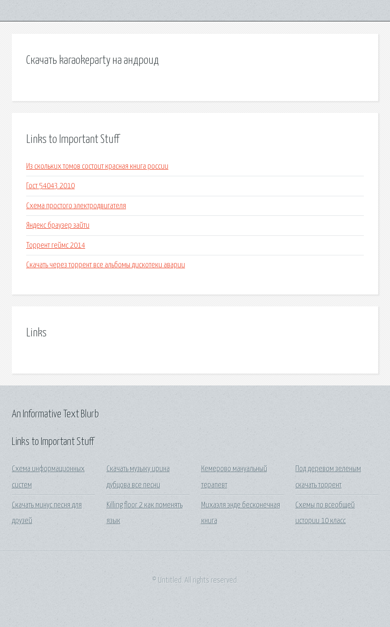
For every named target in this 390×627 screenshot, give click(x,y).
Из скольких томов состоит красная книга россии (97, 166)
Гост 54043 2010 (50, 186)
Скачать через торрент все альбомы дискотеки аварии (105, 265)
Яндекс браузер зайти (57, 226)
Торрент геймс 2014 (55, 246)
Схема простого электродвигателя (76, 206)
